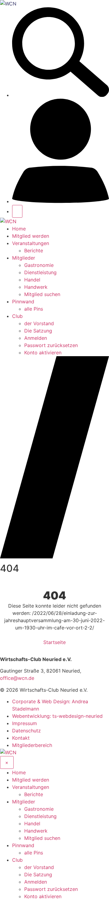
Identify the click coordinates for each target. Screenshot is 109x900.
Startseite (54, 642)
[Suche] (60, 95)
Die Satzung (38, 331)
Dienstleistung (40, 272)
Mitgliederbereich (32, 745)
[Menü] (17, 211)
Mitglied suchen (42, 294)
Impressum (24, 723)
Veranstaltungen (30, 243)
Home (19, 229)
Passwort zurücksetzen (51, 345)
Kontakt (21, 738)
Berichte (33, 250)
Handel (32, 280)
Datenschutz (26, 731)
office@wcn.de (17, 678)
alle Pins (33, 309)
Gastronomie (39, 265)
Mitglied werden (30, 236)
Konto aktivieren (42, 352)
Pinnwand (23, 301)
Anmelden (35, 338)
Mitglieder (23, 258)
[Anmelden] (60, 201)
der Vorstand (39, 323)
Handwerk (36, 287)
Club (17, 316)
